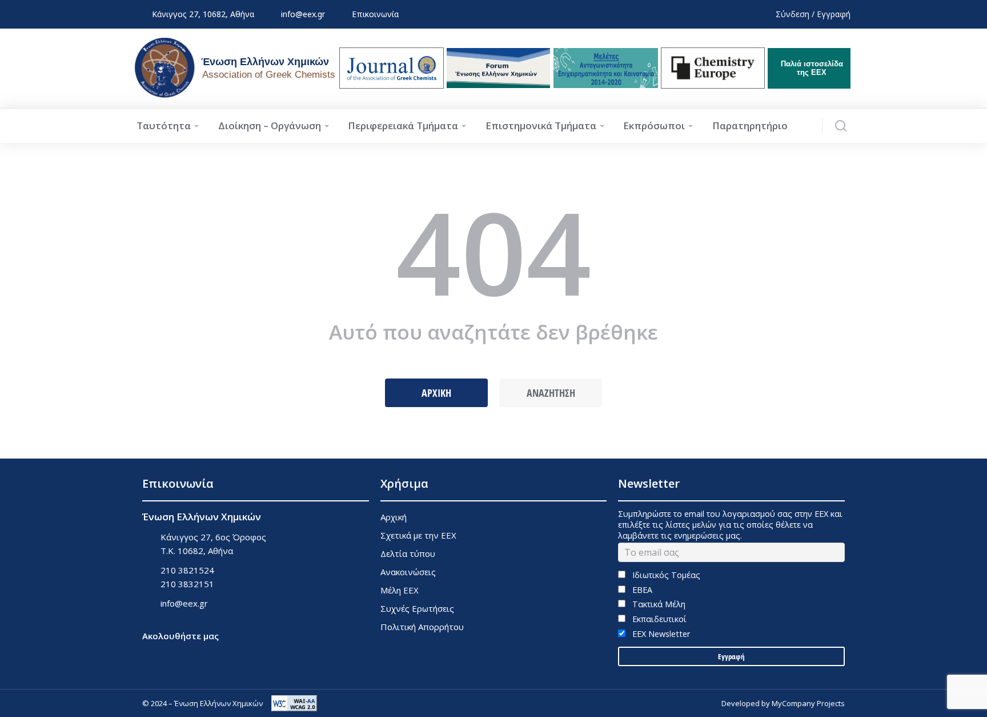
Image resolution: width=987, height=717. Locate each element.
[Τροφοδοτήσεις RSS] (206, 652)
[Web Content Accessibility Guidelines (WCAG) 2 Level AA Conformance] (294, 703)
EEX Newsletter (659, 633)
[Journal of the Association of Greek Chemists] (392, 68)
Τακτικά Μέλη (657, 604)
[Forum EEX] (498, 68)
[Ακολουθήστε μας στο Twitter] (178, 652)
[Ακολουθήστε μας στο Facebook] (149, 652)
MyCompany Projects (808, 703)
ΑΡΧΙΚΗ (436, 393)
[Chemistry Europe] (713, 68)
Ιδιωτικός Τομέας (665, 574)
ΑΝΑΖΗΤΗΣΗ (551, 393)
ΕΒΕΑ (641, 589)
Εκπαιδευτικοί (658, 619)
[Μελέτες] (605, 68)
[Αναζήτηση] (841, 126)
